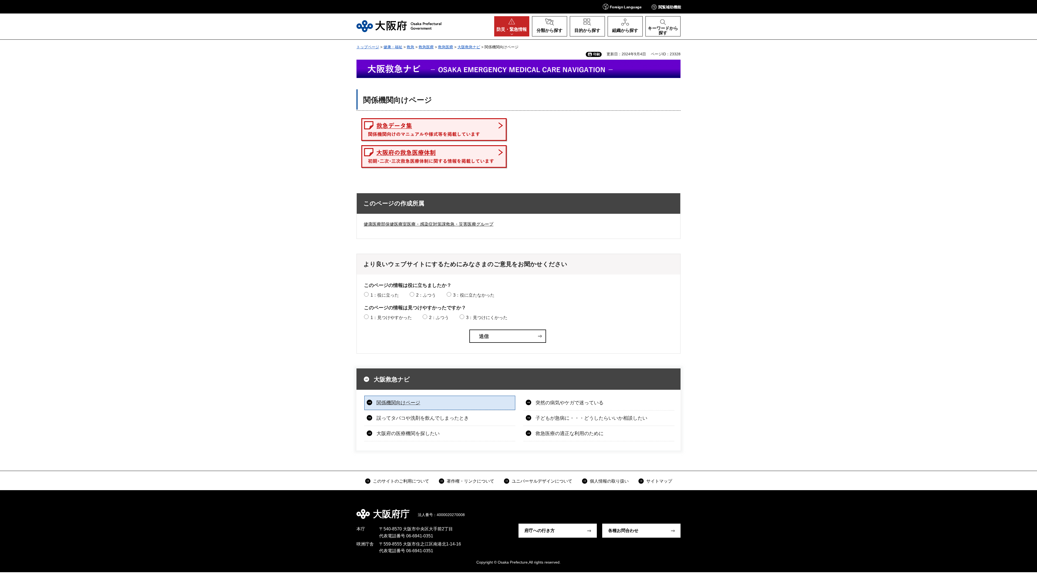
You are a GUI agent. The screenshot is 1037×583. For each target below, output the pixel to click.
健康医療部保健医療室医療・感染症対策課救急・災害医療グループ (428, 224)
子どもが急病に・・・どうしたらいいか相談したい (591, 418)
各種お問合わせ (623, 530)
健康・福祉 (392, 47)
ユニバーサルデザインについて (542, 481)
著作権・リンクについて (470, 481)
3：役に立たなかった (473, 295)
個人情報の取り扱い (609, 481)
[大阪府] (399, 26)
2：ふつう (426, 295)
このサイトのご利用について (401, 481)
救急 (410, 47)
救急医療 (426, 47)
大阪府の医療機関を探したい (408, 433)
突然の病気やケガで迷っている (570, 402)
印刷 (596, 54)
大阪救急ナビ (468, 47)
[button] (622, 6)
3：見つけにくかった (486, 317)
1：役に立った (385, 295)
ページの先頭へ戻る (683, 510)
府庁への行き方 (539, 530)
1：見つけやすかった (391, 317)
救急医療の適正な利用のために (570, 433)
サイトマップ (659, 481)
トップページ (367, 47)
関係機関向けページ (398, 402)
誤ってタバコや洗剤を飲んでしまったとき (422, 418)
